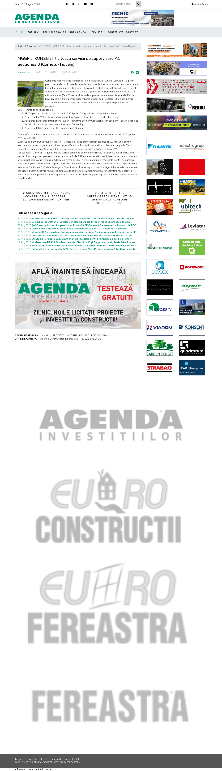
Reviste (97, 32)
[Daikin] (160, 147)
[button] (199, 4)
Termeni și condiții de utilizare (31, 759)
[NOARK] (192, 247)
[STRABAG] (160, 367)
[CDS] (160, 287)
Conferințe (115, 32)
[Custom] (79, 4)
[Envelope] (92, 4)
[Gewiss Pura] (160, 207)
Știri (19, 32)
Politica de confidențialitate (65, 759)
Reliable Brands (54, 32)
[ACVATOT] (160, 267)
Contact (132, 32)
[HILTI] (177, 86)
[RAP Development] (192, 367)
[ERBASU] (160, 247)
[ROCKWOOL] (192, 267)
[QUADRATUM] (192, 348)
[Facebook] (67, 4)
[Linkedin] (73, 4)
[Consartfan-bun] (160, 227)
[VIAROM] (160, 328)
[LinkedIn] (137, 73)
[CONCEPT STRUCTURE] (160, 167)
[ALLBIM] (177, 122)
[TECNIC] (142, 18)
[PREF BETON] (177, 50)
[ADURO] (192, 167)
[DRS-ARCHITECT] (160, 187)
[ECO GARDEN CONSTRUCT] (160, 348)
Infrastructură (29, 72)
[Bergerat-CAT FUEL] (192, 187)
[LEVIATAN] (192, 227)
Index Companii (79, 32)
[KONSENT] (192, 328)
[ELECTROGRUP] (192, 147)
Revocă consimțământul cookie (33, 769)
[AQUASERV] (160, 307)
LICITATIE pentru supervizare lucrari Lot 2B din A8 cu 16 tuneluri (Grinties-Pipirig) (109, 198)
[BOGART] (192, 287)
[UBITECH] (192, 207)
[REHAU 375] (177, 104)
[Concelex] (177, 68)
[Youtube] (85, 4)
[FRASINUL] (192, 307)
